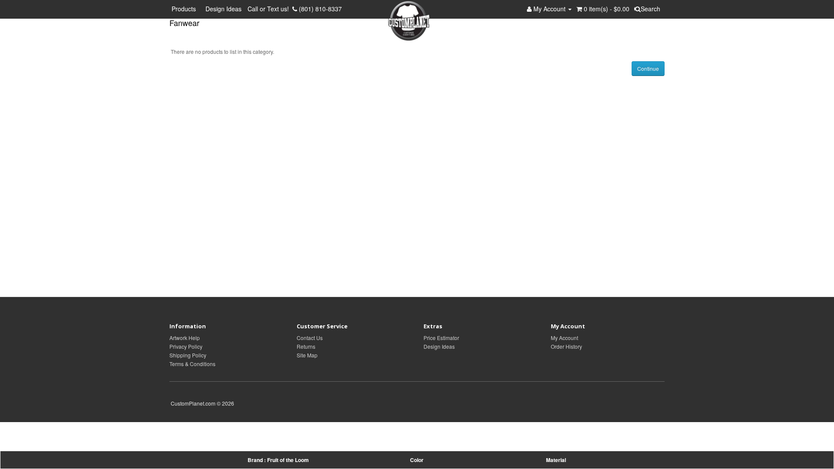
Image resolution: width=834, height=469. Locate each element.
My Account (564, 337)
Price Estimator (441, 337)
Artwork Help (184, 337)
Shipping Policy (187, 355)
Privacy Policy (185, 346)
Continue (648, 68)
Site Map (307, 355)
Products (185, 8)
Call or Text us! (270, 8)
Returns (306, 346)
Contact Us (310, 337)
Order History (566, 346)
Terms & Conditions (192, 363)
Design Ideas (223, 8)
